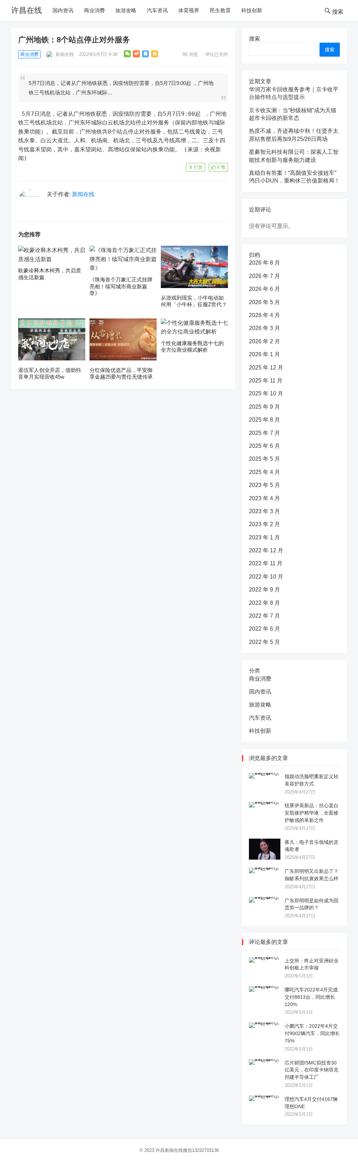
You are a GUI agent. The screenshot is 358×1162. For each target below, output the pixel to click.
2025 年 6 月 (264, 446)
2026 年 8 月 (264, 263)
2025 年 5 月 (264, 459)
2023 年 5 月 (264, 485)
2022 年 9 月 (264, 590)
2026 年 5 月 (264, 302)
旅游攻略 (125, 10)
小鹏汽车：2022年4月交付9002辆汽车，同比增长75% (312, 1033)
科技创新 (251, 10)
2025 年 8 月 (264, 420)
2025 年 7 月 (264, 433)
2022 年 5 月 (264, 642)
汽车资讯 (157, 10)
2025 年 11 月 (265, 380)
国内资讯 (62, 10)
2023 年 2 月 (264, 524)
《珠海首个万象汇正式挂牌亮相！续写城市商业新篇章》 (121, 286)
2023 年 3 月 (264, 511)
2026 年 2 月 (264, 341)
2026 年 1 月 (264, 354)
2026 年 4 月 (264, 315)
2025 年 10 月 (266, 393)
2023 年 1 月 (264, 537)
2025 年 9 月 (264, 407)
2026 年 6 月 (264, 289)
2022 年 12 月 (266, 550)
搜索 (254, 39)
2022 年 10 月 (266, 577)
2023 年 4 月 (264, 498)
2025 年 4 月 (264, 472)
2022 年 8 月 (264, 603)
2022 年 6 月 (264, 629)
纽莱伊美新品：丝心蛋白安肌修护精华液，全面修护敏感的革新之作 (311, 813)
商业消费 (94, 10)
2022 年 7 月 (264, 616)
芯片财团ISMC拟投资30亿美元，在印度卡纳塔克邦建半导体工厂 (311, 1070)
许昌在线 (26, 10)
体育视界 (188, 10)
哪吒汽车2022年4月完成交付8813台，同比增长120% (311, 997)
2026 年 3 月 (264, 328)
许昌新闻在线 (169, 1150)
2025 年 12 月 (266, 368)
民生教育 (220, 10)
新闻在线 (64, 54)
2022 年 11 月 (265, 563)
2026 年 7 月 (264, 276)
